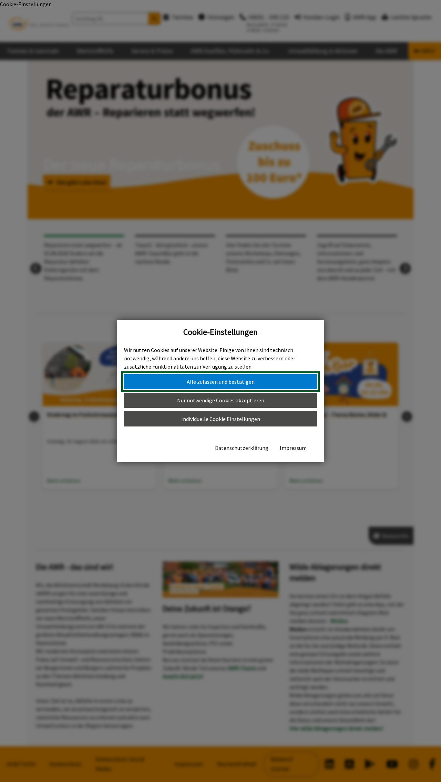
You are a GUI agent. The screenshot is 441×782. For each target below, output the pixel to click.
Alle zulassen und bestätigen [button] (221, 381)
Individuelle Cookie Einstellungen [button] (220, 418)
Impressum (293, 447)
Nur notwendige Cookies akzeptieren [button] (220, 400)
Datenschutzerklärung (241, 447)
